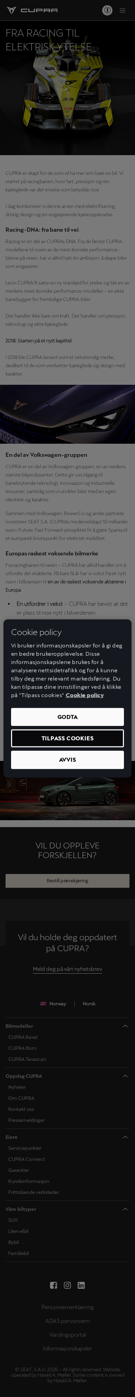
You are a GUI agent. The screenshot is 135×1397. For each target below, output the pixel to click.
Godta (67, 716)
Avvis (67, 759)
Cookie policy (85, 695)
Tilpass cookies (68, 738)
